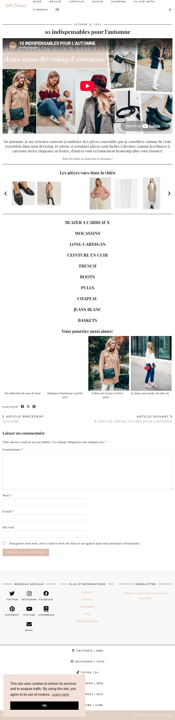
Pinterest (89, 694)
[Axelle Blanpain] (16, 5)
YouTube (89, 705)
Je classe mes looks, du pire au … (150, 395)
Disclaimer (87, 606)
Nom (7, 495)
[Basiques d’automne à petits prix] (66, 363)
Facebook (89, 683)
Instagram (89, 661)
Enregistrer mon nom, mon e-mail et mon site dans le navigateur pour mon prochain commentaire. (74, 543)
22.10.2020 (23, 419)
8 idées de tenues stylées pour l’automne (133, 419)
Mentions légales (87, 621)
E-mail (8, 511)
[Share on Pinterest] (34, 407)
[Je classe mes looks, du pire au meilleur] (151, 363)
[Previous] (6, 193)
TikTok (89, 672)
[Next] (169, 193)
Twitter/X (89, 650)
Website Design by (152, 715)
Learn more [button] (60, 694)
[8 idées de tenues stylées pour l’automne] (108, 363)
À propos (40, 9)
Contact (87, 599)
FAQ (87, 613)
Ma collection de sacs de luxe (22, 393)
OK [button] (44, 705)
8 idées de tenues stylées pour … (107, 395)
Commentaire (13, 449)
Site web (8, 527)
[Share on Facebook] (23, 407)
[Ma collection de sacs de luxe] (23, 363)
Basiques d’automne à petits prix (65, 395)
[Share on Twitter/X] (28, 407)
